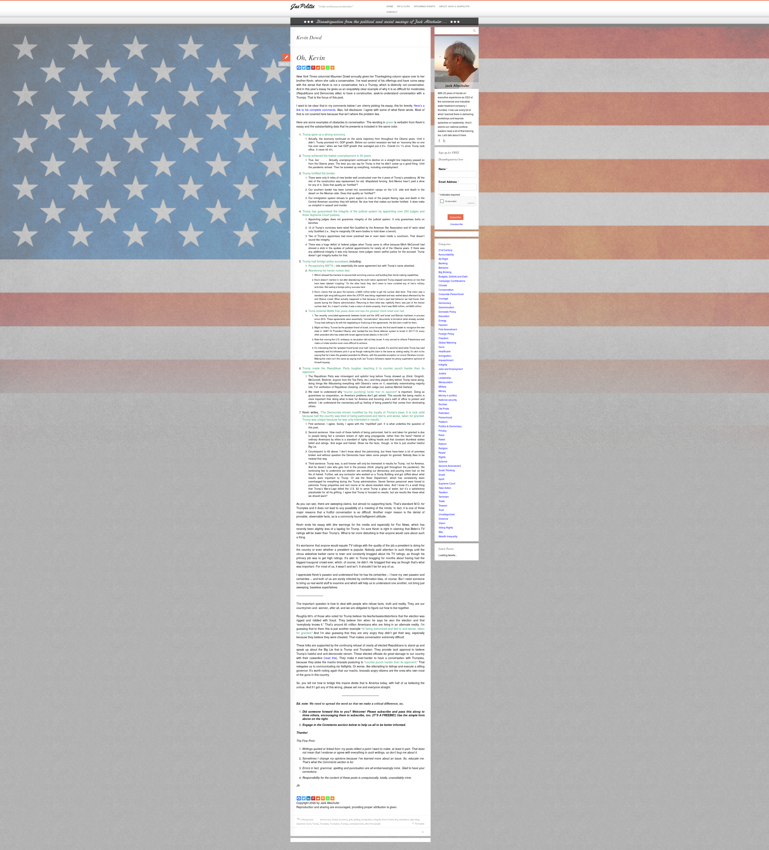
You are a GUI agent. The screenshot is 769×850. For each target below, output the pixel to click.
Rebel (442, 439)
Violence (443, 518)
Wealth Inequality (448, 536)
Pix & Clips (403, 6)
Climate (443, 285)
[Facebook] (299, 68)
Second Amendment (450, 465)
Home (390, 6)
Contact (392, 11)
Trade (442, 501)
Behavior (443, 267)
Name (443, 169)
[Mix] (323, 68)
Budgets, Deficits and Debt (453, 276)
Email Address (449, 182)
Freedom (443, 338)
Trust (441, 509)
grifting (357, 819)
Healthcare (445, 351)
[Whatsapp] (328, 68)
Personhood (445, 417)
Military (442, 386)
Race (441, 435)
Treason (443, 505)
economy (343, 819)
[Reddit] (318, 68)
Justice (442, 373)
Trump (315, 823)
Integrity (443, 364)
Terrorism (444, 496)
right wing (414, 819)
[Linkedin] (308, 68)
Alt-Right (443, 258)
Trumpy (344, 823)
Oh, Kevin (310, 57)
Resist (442, 452)
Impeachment (446, 360)
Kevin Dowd (388, 819)
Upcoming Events (424, 6)
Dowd (335, 819)
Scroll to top (423, 832)
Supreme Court (303, 823)
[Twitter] (304, 68)
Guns (441, 347)
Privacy (443, 430)
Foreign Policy (446, 333)
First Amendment (448, 329)
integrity (377, 819)
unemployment (356, 823)
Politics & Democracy (450, 426)
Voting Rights (446, 527)
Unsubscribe (456, 224)
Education (444, 316)
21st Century (445, 250)
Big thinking (445, 272)
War (441, 532)
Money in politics (448, 395)
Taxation (443, 492)
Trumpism (335, 823)
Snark (442, 474)
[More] (332, 68)
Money (442, 391)
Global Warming (447, 342)
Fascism (443, 325)
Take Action (445, 487)
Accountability (446, 254)
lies (396, 819)
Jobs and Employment (451, 369)
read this (330, 658)
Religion (443, 448)
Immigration (445, 355)
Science (443, 461)
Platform (443, 421)
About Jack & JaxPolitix (454, 6)
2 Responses (306, 819)
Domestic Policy (447, 311)
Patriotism (444, 413)
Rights (442, 457)
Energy (442, 320)
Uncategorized (447, 514)
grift (350, 819)
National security (448, 399)
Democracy (445, 302)
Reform (443, 443)
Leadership (445, 377)
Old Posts (444, 408)
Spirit (441, 479)
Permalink (420, 823)
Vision (442, 523)
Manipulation (446, 382)
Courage (443, 298)
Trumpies (324, 823)
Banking (443, 263)
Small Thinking (447, 470)
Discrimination (446, 307)
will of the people (372, 823)
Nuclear (443, 404)
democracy (325, 819)
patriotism (404, 819)
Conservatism (446, 289)
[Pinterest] (313, 68)
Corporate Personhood (451, 294)
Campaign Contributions (452, 280)
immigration (366, 819)
